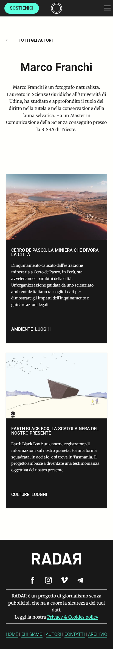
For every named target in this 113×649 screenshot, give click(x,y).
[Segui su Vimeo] (64, 580)
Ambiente (22, 329)
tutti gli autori (36, 40)
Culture (20, 494)
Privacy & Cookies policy (72, 617)
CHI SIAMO (32, 634)
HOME (12, 634)
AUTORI (53, 634)
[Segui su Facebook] (32, 580)
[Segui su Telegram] (80, 580)
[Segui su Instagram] (48, 580)
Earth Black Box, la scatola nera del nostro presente (57, 430)
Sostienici (21, 8)
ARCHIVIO (97, 634)
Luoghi (43, 329)
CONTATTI (74, 634)
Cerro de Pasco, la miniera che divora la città (57, 258)
